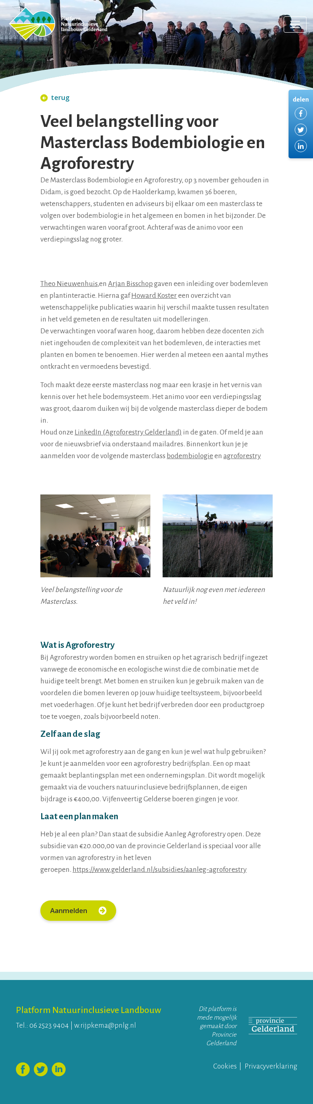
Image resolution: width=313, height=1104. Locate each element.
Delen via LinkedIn (301, 146)
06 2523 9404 (49, 1025)
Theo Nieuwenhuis (69, 284)
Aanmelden (69, 910)
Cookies (225, 1066)
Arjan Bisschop (130, 284)
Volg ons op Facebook (23, 1069)
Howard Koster (154, 295)
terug (60, 97)
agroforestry (242, 456)
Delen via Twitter (301, 130)
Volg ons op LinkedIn (59, 1069)
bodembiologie (190, 456)
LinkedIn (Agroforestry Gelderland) (128, 432)
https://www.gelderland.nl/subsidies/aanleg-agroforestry (160, 869)
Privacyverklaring (271, 1066)
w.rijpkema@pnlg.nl (105, 1025)
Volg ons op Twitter (41, 1069)
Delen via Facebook (301, 113)
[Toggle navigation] (295, 24)
